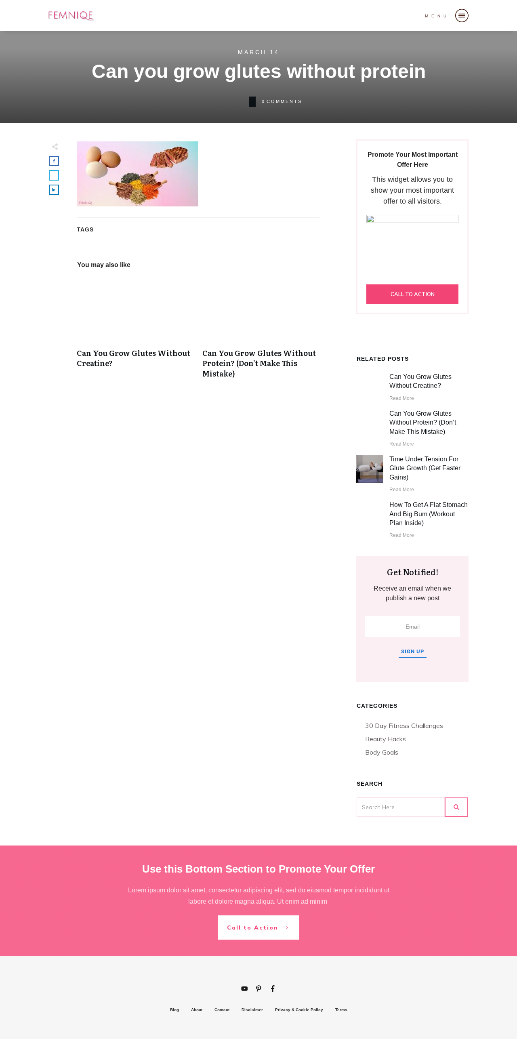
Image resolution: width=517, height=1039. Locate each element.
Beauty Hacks (385, 739)
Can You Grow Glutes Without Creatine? (135, 332)
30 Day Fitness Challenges (404, 725)
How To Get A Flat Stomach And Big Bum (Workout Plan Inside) (428, 513)
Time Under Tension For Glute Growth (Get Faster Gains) (424, 468)
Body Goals (381, 752)
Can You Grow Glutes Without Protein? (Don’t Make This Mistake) (261, 332)
